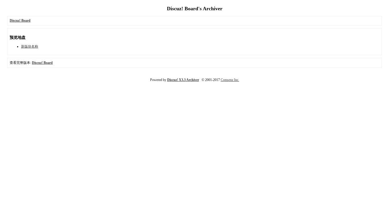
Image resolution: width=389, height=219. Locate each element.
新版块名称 (29, 46)
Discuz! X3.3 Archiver (183, 80)
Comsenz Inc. (230, 80)
